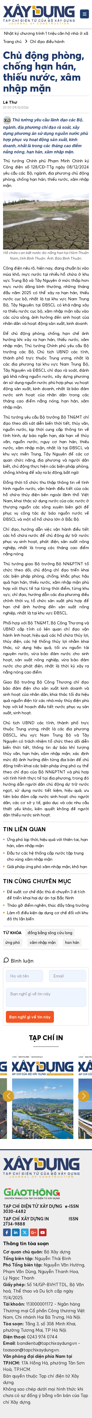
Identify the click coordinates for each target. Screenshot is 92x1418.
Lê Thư (10, 102)
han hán (72, 942)
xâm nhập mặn (43, 942)
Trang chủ (12, 41)
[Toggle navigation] (84, 13)
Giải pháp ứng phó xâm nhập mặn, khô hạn (47, 866)
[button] (83, 1096)
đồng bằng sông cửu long (50, 932)
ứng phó (12, 942)
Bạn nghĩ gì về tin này (30, 1016)
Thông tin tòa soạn (26, 1243)
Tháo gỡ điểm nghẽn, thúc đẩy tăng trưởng (48, 905)
